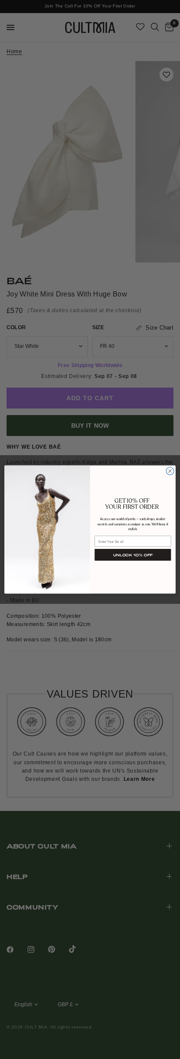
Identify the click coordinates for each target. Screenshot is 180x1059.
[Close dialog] (170, 471)
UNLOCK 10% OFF (132, 555)
